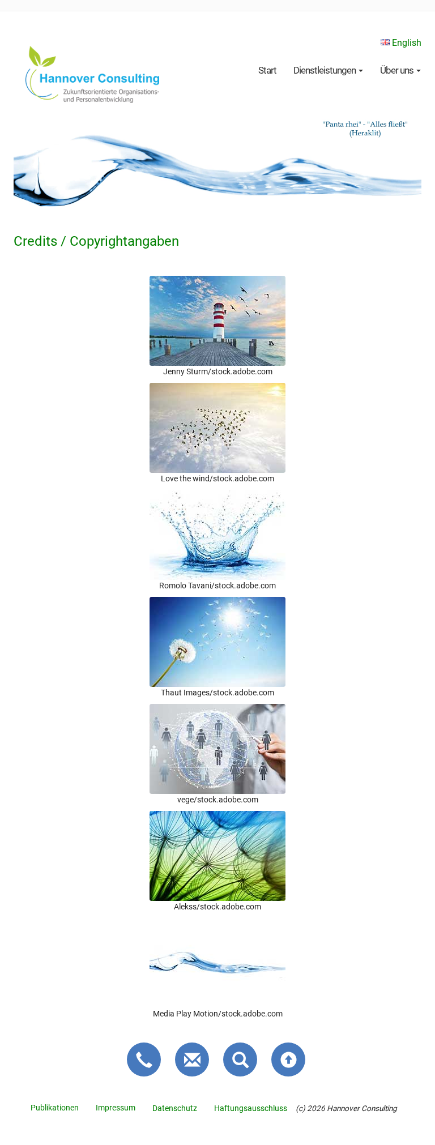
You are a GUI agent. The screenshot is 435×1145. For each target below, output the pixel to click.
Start (267, 70)
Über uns (397, 70)
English (405, 42)
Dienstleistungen (325, 70)
